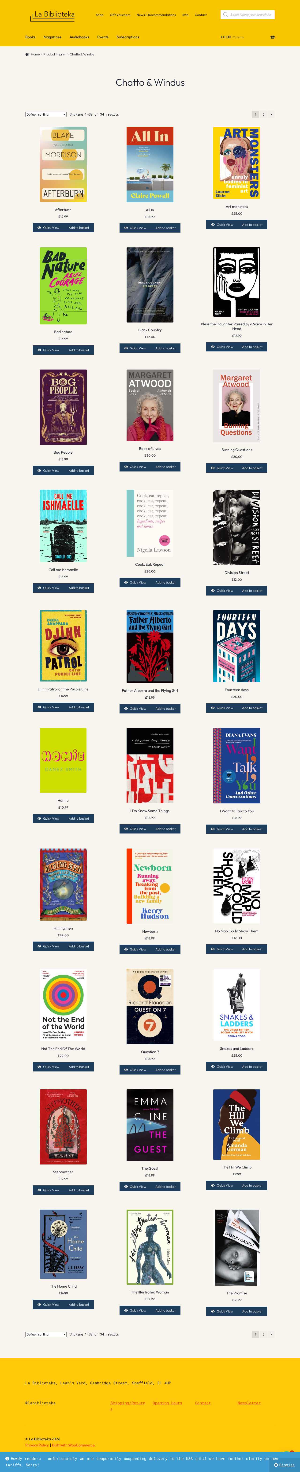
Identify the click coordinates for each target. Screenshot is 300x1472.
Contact (201, 15)
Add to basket (79, 228)
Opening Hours (167, 1402)
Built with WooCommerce (73, 1445)
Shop (99, 15)
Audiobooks (79, 37)
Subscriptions (128, 37)
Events (103, 37)
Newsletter (249, 1402)
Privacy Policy (37, 1445)
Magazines (52, 37)
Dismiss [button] (287, 1464)
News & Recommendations (156, 15)
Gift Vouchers (120, 15)
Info (185, 15)
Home (35, 54)
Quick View (51, 228)
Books (30, 37)
